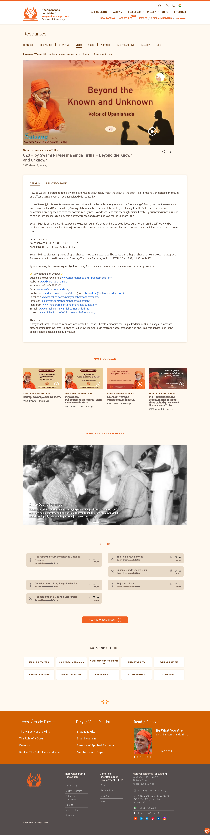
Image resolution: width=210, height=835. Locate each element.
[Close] (166, 378)
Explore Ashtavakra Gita (152, 445)
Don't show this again (116, 452)
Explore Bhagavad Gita (119, 445)
